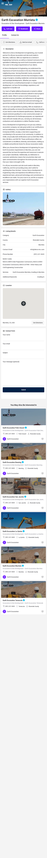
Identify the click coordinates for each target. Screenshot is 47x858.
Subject (5, 353)
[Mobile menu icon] (2, 3)
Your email (6, 344)
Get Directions (38, 323)
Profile (4, 35)
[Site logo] (9, 3)
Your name (6, 335)
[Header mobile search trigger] (44, 3)
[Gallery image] (23, 208)
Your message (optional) (11, 362)
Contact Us (15, 35)
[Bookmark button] (42, 439)
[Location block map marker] (23, 303)
